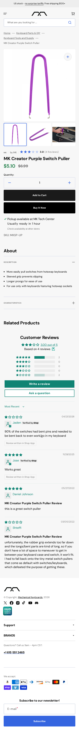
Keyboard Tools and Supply (19, 38)
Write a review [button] (39, 384)
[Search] (70, 22)
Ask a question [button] (39, 393)
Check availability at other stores (23, 229)
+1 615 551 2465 (14, 652)
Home (7, 33)
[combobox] (39, 22)
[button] (5, 14)
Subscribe (39, 721)
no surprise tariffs (34, 3)
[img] (13, 417)
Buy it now (39, 207)
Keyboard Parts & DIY (28, 33)
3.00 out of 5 (49, 345)
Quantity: (9, 174)
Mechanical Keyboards (30, 597)
